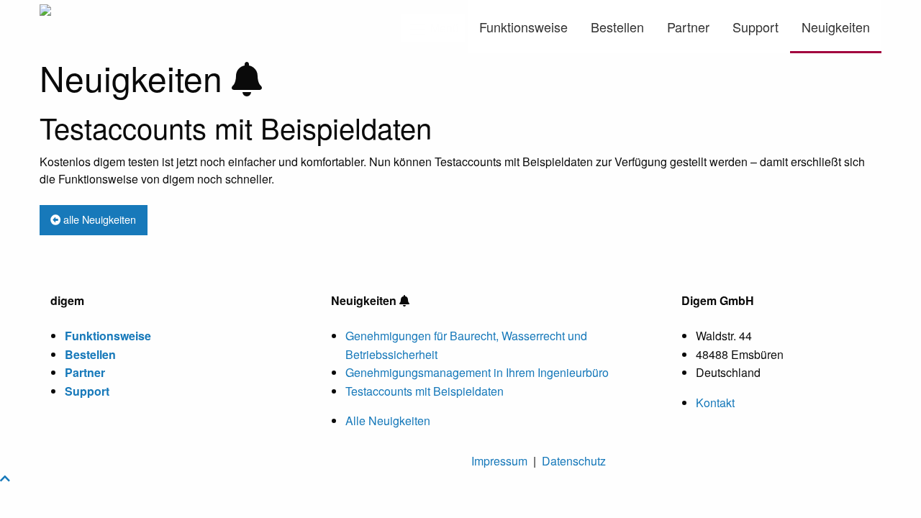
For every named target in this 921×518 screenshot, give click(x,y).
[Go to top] (5, 478)
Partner (688, 26)
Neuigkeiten (836, 26)
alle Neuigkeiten (98, 219)
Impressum (499, 461)
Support (755, 26)
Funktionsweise (523, 26)
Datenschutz (574, 461)
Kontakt (715, 402)
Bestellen (617, 26)
